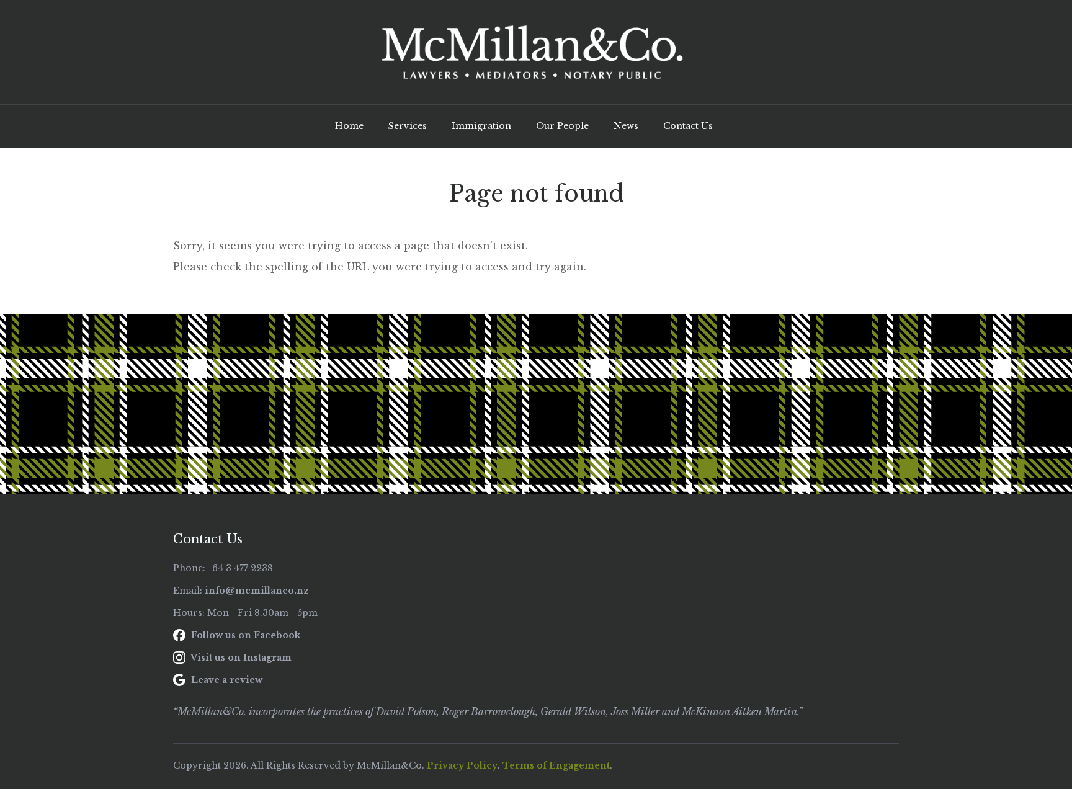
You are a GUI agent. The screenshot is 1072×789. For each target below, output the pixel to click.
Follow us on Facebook (244, 635)
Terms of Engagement (556, 765)
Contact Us (688, 126)
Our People (562, 126)
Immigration (481, 126)
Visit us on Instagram (240, 657)
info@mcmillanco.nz (257, 590)
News (626, 126)
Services (407, 126)
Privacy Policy (462, 765)
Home (349, 126)
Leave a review (225, 679)
